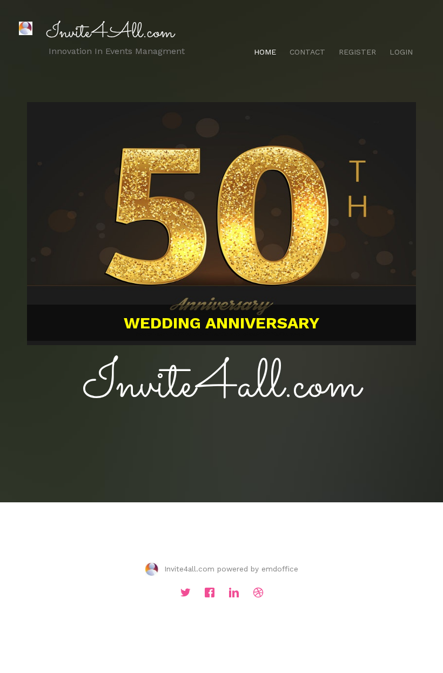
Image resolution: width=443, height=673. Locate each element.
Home (265, 52)
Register (357, 52)
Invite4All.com (110, 32)
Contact (307, 52)
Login (401, 52)
